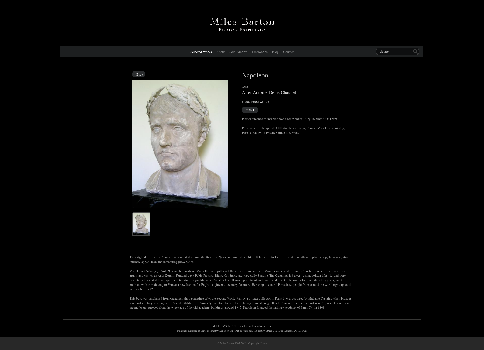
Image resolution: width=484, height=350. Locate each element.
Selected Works (201, 51)
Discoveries (260, 51)
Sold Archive (238, 51)
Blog (275, 51)
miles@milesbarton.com (258, 326)
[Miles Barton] (242, 24)
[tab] (141, 224)
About (220, 51)
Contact (288, 51)
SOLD (250, 110)
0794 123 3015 (230, 326)
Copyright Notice (257, 343)
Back (139, 74)
